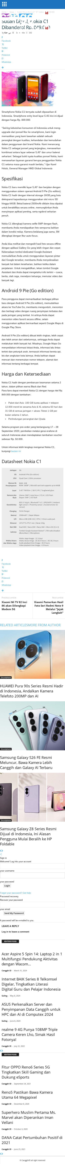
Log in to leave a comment (15, 931)
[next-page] (2, 851)
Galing (4, 995)
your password (7, 881)
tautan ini (16, 451)
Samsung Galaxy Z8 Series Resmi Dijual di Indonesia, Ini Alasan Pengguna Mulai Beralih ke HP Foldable (28, 836)
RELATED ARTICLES (14, 625)
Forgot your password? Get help (15, 893)
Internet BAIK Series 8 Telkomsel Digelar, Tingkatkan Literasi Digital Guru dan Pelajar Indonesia (31, 984)
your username (7, 871)
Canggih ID (6, 970)
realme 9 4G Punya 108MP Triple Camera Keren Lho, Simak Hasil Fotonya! (30, 1034)
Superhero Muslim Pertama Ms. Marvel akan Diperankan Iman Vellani (29, 1117)
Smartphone (6, 677)
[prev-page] (1, 851)
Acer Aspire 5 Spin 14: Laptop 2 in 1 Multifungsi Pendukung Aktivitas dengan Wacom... (32, 958)
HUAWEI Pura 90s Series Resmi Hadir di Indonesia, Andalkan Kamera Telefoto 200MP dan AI (31, 690)
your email (5, 909)
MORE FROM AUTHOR (44, 625)
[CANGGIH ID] (32, 31)
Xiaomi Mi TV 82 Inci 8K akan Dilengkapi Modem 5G (14, 605)
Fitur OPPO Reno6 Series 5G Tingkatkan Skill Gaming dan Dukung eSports (26, 1072)
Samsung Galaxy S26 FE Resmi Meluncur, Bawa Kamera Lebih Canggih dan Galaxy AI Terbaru (26, 762)
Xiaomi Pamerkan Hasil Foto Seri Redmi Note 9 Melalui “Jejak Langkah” (48, 607)
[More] (32, 68)
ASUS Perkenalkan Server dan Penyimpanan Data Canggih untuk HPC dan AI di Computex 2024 (31, 1009)
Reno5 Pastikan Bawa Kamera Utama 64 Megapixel (27, 1095)
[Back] (1, 854)
